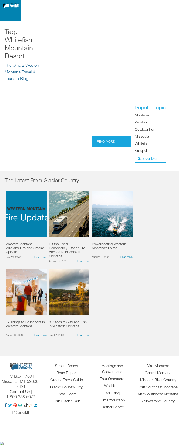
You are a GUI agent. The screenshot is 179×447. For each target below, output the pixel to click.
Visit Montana (158, 365)
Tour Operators (112, 379)
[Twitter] (10, 405)
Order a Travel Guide (66, 379)
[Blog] (30, 405)
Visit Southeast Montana (158, 387)
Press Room (66, 394)
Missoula (142, 136)
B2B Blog (112, 393)
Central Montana (158, 372)
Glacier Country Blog (66, 387)
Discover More (148, 158)
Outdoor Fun (145, 129)
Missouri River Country (158, 379)
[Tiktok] (26, 405)
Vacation (141, 122)
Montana (142, 115)
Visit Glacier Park (66, 401)
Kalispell (141, 150)
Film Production (112, 400)
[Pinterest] (15, 405)
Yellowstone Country (158, 401)
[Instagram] (20, 405)
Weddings (112, 386)
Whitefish (142, 143)
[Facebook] (5, 405)
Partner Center (112, 407)
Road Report (66, 372)
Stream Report (66, 365)
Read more (106, 141)
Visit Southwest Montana (158, 394)
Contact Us (20, 391)
